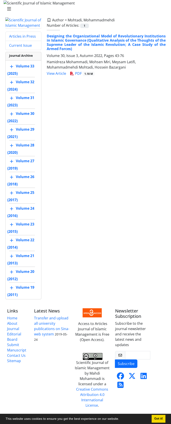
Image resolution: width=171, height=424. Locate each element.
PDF (83, 73)
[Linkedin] (143, 377)
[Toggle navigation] (84, 9)
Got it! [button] (158, 418)
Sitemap (14, 360)
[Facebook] (120, 377)
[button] (120, 419)
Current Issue (20, 45)
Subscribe (126, 363)
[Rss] (120, 386)
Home (12, 318)
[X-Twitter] (132, 377)
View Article (56, 73)
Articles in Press (22, 36)
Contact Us (16, 355)
